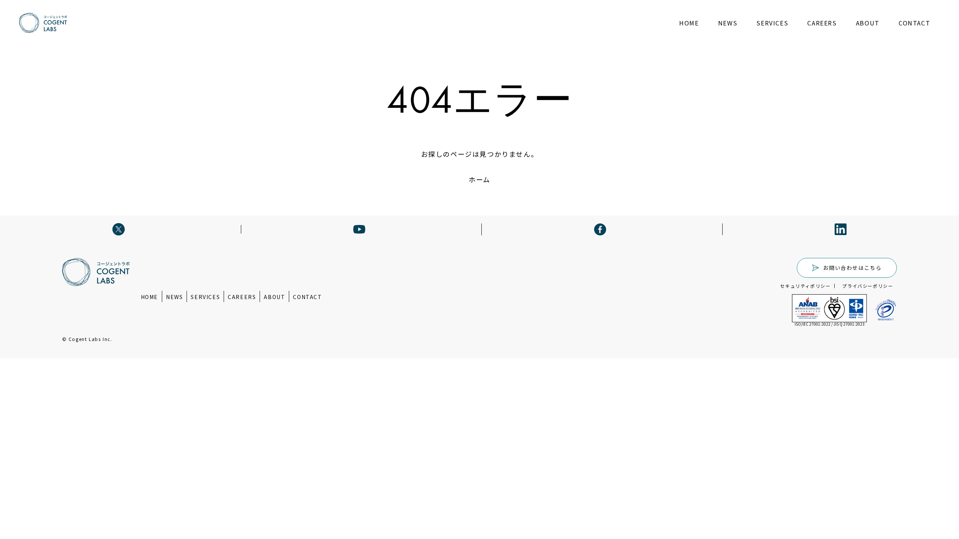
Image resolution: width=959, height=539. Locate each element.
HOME (689, 22)
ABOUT (868, 22)
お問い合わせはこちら (852, 267)
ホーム (479, 179)
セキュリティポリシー (805, 286)
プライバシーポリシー (867, 286)
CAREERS (822, 22)
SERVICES (772, 22)
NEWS (727, 22)
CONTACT (914, 22)
